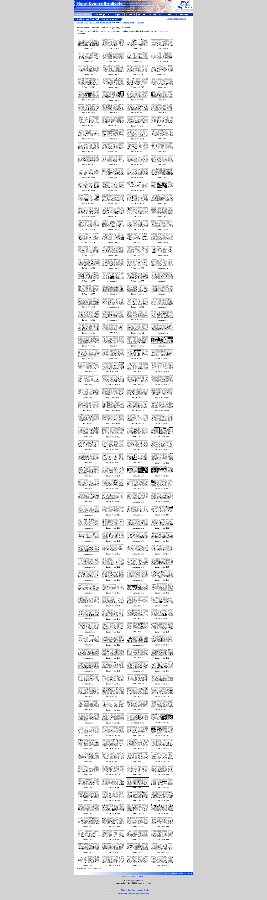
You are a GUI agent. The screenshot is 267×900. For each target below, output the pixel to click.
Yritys (124, 877)
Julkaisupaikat (105, 23)
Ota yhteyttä (132, 877)
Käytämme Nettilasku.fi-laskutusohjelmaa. (133, 894)
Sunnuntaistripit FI (128, 23)
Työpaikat (141, 877)
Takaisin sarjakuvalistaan (176, 19)
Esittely (80, 23)
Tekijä (86, 23)
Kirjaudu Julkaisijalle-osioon (175, 874)
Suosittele (140, 23)
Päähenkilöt (94, 23)
